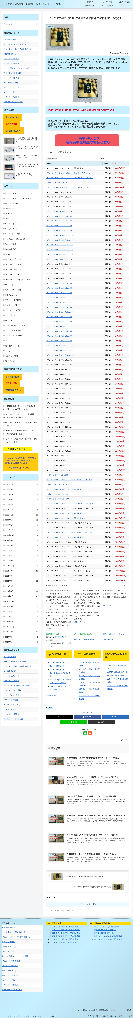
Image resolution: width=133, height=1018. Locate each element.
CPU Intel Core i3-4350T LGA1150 (59, 240)
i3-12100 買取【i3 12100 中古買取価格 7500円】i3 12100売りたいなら (19, 407)
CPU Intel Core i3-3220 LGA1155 (59, 336)
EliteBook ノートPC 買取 (13, 102)
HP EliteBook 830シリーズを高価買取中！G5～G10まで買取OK (19, 415)
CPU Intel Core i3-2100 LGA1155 (59, 307)
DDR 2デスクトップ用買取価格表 (65, 942)
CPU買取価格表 (10, 39)
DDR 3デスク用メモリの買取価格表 (66, 930)
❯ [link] (128, 585)
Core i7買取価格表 (57, 669)
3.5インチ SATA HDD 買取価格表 (109, 939)
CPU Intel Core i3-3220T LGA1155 (59, 355)
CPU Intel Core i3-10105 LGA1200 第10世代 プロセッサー (69, 173)
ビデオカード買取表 (11, 97)
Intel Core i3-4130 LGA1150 (57, 494)
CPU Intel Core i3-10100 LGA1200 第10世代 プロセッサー (69, 518)
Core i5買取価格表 (57, 666)
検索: (103, 158)
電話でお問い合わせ (62, 637)
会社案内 (84, 1010)
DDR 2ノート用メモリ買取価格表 (65, 939)
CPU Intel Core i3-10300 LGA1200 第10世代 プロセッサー (69, 489)
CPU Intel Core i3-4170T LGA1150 (59, 245)
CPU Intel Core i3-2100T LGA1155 (59, 312)
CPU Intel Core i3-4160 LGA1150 (59, 221)
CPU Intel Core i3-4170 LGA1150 (59, 216)
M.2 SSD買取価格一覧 (116, 675)
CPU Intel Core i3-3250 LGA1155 (59, 317)
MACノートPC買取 (11, 83)
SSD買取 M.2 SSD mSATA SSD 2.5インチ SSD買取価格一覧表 (19, 432)
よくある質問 (93, 1010)
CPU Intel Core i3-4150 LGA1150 (59, 226)
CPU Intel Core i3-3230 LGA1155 (59, 326)
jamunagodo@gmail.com (84, 639)
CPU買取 (50, 707)
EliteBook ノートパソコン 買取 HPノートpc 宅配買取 (20, 424)
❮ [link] (121, 585)
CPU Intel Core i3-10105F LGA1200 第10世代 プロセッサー (69, 187)
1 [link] (124, 585)
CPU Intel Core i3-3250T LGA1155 (59, 346)
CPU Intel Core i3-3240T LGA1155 (59, 350)
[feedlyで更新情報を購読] (85, 733)
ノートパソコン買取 (11, 78)
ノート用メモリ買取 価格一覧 (15, 44)
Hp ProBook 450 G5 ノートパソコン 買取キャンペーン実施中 (20, 440)
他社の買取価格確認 (51, 695)
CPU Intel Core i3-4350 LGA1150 (59, 211)
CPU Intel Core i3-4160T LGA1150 (59, 250)
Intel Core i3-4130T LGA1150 (57, 499)
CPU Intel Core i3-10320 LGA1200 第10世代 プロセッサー (69, 532)
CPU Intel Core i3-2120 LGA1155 (59, 293)
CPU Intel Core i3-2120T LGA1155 (59, 298)
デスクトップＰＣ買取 (12, 73)
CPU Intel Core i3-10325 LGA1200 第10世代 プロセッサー (69, 513)
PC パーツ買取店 (126, 1010)
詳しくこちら (108, 606)
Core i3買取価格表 (57, 662)
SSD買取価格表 (10, 54)
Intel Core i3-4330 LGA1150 (57, 475)
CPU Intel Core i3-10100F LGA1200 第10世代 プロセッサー (69, 178)
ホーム (77, 1010)
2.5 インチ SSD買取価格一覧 (107, 927)
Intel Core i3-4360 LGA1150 (57, 183)
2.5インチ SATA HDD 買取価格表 (109, 936)
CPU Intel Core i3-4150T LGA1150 (59, 254)
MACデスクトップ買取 (12, 87)
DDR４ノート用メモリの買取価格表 (66, 933)
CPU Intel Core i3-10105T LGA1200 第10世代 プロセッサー (69, 504)
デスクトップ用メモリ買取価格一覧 (18, 49)
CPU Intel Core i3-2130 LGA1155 (59, 283)
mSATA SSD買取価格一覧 (117, 672)
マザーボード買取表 (11, 63)
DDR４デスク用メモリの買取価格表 (66, 936)
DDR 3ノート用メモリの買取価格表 (66, 927)
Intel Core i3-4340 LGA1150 (57, 485)
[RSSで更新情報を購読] (90, 733)
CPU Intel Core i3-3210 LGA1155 (59, 341)
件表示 (54, 158)
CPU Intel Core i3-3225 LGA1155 (59, 331)
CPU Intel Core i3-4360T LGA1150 (59, 235)
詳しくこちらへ (80, 622)
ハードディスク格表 (11, 59)
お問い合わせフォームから (113, 634)
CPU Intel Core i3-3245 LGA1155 (59, 322)
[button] (102, 163)
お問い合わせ (115, 1010)
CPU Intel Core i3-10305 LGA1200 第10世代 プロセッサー (69, 480)
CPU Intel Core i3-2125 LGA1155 (59, 288)
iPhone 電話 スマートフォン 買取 (17, 68)
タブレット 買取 (10, 92)
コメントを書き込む (87, 904)
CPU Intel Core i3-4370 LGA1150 (59, 230)
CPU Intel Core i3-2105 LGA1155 (59, 302)
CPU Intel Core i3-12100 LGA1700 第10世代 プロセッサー (69, 537)
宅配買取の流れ (109, 639)
